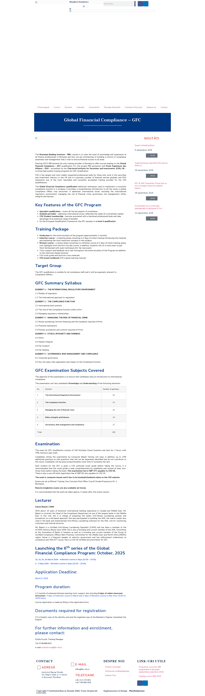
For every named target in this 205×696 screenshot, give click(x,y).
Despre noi (151, 107)
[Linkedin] (145, 3)
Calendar (80, 107)
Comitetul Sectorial (133, 107)
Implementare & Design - (124, 691)
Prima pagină (43, 107)
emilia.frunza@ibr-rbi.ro (52, 647)
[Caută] (135, 3)
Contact (164, 107)
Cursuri (57, 107)
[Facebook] (140, 3)
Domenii (68, 107)
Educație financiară (112, 107)
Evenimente (94, 107)
